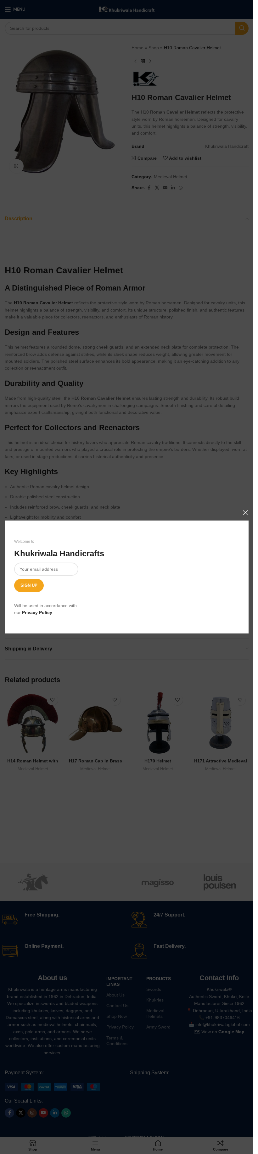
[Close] (245, 513)
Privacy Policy (37, 612)
